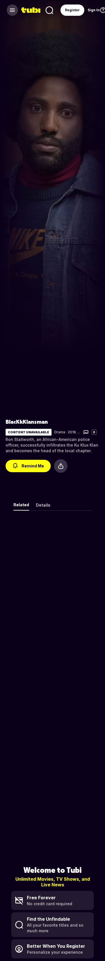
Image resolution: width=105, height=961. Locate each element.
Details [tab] (43, 505)
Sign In (94, 10)
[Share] (60, 466)
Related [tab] (21, 504)
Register (72, 10)
